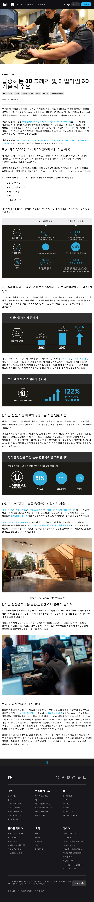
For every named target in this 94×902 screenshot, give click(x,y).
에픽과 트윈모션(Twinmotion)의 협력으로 (52, 525)
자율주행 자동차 (54, 510)
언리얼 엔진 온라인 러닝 (26, 713)
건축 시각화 (65, 359)
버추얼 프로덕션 (34, 510)
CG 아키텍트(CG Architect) (14, 522)
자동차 (75, 359)
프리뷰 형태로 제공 (53, 713)
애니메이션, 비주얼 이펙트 (14, 510)
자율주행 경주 (69, 510)
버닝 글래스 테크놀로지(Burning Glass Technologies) (46, 121)
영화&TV (83, 359)
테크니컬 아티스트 (19, 516)
